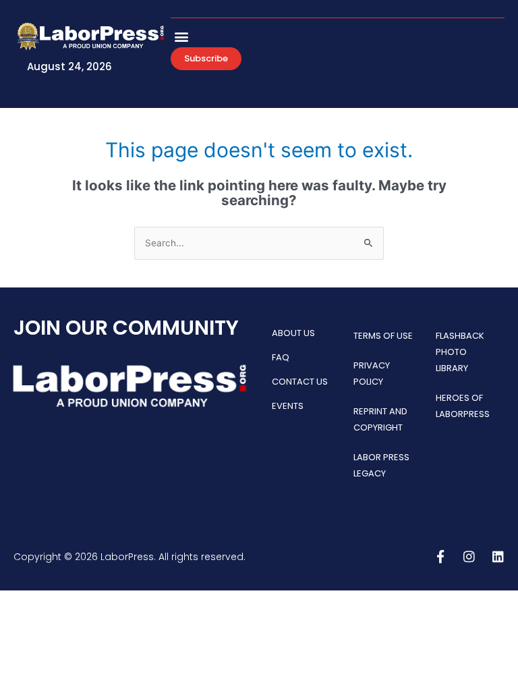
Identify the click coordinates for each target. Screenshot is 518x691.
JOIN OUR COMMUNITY (126, 327)
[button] (182, 36)
